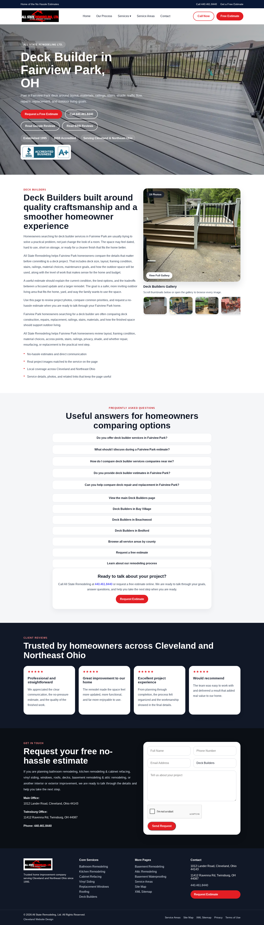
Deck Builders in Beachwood (132, 519)
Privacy (218, 917)
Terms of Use (232, 917)
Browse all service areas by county (132, 541)
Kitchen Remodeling (92, 871)
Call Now (204, 16)
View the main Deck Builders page (132, 497)
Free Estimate (230, 16)
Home (87, 16)
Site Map (140, 886)
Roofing (84, 891)
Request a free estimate (132, 552)
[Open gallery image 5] (233, 306)
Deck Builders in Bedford (132, 530)
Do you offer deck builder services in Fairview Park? (132, 437)
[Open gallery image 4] (207, 306)
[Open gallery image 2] (155, 306)
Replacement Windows (94, 886)
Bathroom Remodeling (93, 866)
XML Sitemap (143, 891)
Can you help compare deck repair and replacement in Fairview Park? (132, 484)
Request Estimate (132, 599)
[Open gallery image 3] (181, 306)
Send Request (162, 826)
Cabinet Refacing (90, 876)
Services (124, 16)
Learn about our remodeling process (132, 563)
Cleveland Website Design (38, 919)
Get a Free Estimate (231, 4)
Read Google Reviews (40, 125)
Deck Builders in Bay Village (132, 508)
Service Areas (146, 16)
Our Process (104, 16)
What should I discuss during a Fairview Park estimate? (132, 449)
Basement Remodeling (149, 866)
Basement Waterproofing (150, 876)
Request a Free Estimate (41, 114)
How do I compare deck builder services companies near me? (132, 461)
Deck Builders (88, 896)
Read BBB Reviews (80, 125)
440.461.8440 (103, 584)
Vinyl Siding (87, 881)
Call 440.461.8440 (206, 4)
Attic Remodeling (146, 871)
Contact (165, 16)
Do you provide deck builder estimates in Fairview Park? (132, 473)
